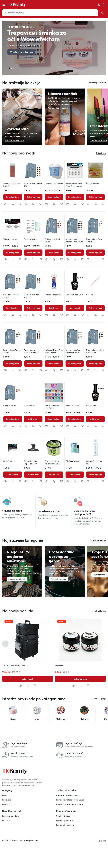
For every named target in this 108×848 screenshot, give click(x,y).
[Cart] (104, 5)
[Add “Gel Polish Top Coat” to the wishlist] (82, 314)
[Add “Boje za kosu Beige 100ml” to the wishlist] (20, 370)
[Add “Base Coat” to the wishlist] (103, 425)
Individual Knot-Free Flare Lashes (54, 351)
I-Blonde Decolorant (54, 183)
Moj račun (6, 820)
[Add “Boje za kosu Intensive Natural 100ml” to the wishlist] (40, 370)
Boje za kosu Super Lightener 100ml (74, 351)
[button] (9, 68)
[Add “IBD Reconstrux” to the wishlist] (82, 481)
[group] (12, 170)
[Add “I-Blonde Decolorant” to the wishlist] (61, 203)
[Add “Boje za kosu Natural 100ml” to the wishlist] (40, 203)
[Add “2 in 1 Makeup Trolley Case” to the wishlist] (35, 685)
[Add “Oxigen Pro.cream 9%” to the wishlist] (103, 481)
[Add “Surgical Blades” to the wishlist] (40, 259)
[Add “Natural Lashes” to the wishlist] (82, 425)
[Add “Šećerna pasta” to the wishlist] (103, 203)
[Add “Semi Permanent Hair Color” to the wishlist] (61, 425)
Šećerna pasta (92, 183)
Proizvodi (6, 800)
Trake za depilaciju (53, 294)
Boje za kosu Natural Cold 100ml (95, 351)
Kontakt (5, 804)
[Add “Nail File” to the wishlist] (103, 314)
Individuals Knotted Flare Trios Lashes (74, 184)
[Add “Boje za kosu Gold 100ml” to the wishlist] (20, 314)
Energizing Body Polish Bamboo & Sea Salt (52, 464)
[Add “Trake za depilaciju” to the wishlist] (61, 314)
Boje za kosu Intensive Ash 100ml (74, 240)
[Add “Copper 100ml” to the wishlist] (20, 425)
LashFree (7, 461)
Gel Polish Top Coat (74, 294)
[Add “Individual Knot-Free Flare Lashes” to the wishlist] (61, 370)
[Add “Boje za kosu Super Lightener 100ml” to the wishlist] (82, 370)
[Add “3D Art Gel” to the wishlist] (88, 685)
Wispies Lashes (10, 239)
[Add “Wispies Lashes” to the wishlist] (20, 259)
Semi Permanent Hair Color (52, 406)
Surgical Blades (31, 239)
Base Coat (91, 405)
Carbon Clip (29, 405)
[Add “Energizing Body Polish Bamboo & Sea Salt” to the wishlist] (61, 481)
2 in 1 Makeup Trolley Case (13, 665)
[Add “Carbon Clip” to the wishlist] (40, 425)
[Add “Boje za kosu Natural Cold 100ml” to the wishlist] (103, 370)
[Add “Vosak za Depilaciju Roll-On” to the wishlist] (20, 203)
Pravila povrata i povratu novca (70, 800)
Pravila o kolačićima (65, 825)
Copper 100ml (9, 405)
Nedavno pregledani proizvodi (69, 804)
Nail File (89, 294)
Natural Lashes (72, 405)
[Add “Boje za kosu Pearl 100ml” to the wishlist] (103, 259)
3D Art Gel (59, 665)
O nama (5, 795)
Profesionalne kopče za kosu (30, 462)
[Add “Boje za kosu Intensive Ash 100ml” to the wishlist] (82, 259)
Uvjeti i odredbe (63, 816)
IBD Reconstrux (72, 461)
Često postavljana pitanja (67, 795)
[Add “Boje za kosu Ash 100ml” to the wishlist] (40, 314)
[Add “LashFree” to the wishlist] (20, 481)
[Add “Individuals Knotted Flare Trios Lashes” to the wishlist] (82, 203)
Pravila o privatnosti (65, 820)
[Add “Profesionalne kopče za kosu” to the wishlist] (40, 481)
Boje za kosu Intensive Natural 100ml (31, 352)
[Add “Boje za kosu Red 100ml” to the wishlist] (61, 259)
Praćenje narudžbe (10, 816)
